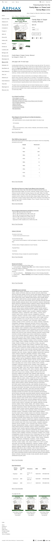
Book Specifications (16, 108)
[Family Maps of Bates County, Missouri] (44, 503)
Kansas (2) (4, 46)
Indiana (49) (4, 40)
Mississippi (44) (5, 59)
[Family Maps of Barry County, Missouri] (31, 503)
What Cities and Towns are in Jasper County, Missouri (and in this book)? (27, 101)
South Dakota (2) (6, 80)
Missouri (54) (5, 62)
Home (28, 13)
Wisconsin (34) (5, 90)
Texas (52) (4, 84)
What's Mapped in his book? (18, 98)
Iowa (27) (4, 43)
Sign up (17, 2)
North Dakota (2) (5, 71)
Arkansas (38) (5, 25)
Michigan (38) (5, 52)
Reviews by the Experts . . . (18, 105)
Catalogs (48, 13)
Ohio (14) (4, 74)
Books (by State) (5, 18)
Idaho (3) (4, 34)
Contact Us (32, 13)
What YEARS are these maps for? (19, 99)
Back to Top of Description (17, 132)
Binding (33, 27)
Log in (13, 2)
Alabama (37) (5, 21)
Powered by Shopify (19, 540)
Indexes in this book (16, 104)
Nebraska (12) (5, 65)
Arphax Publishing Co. (12, 540)
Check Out (48, 2)
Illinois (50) (4, 37)
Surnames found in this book (18, 107)
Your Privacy (4, 532)
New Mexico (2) (5, 68)
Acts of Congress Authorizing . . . (19, 102)
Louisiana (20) (5, 49)
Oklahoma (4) (5, 77)
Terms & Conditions (6, 534)
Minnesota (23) (5, 56)
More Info (38, 13)
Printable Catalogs (5, 531)
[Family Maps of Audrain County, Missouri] (17, 503)
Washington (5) (5, 87)
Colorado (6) (5, 28)
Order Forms (43, 13)
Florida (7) (4, 31)
